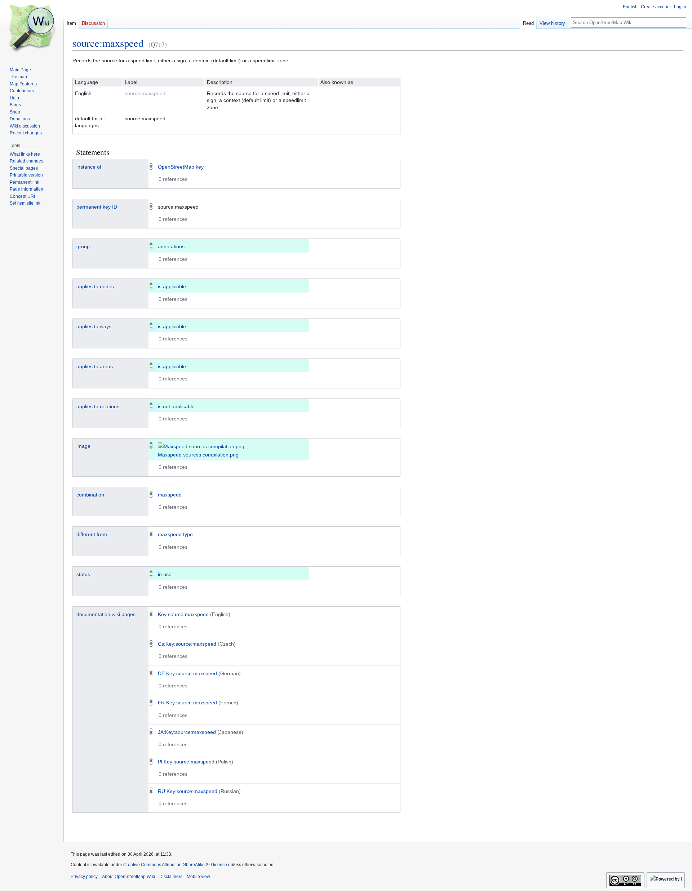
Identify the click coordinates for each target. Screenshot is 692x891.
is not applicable (176, 406)
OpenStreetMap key (181, 167)
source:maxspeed (107, 43)
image (83, 446)
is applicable (172, 286)
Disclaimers (170, 876)
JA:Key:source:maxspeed (187, 732)
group (83, 246)
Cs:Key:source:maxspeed (187, 644)
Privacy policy (84, 876)
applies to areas (94, 366)
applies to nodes (95, 286)
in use (165, 574)
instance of (88, 167)
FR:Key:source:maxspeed (187, 702)
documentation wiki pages (106, 614)
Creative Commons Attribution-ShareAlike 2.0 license (175, 864)
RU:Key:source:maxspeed (187, 791)
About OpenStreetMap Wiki (128, 876)
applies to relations (97, 406)
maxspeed (170, 495)
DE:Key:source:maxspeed (187, 673)
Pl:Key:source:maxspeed (186, 762)
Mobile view (198, 876)
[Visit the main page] (32, 29)
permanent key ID (96, 207)
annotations (171, 246)
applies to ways (93, 326)
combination (90, 495)
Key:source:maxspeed (183, 614)
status (83, 574)
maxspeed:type (175, 534)
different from (91, 534)
